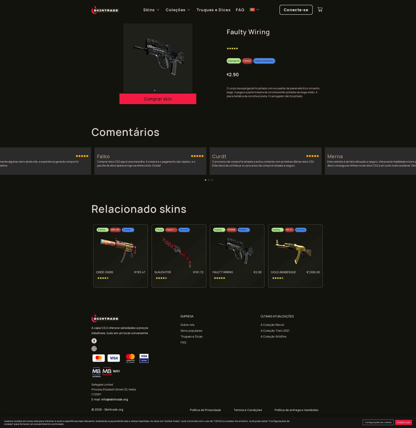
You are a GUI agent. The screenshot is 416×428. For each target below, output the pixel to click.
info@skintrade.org (114, 399)
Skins (149, 9)
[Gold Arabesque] (293, 251)
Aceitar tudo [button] (403, 422)
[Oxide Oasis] (118, 251)
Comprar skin (158, 99)
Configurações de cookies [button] (378, 422)
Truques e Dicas (213, 9)
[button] (155, 90)
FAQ (240, 9)
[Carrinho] (320, 10)
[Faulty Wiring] (234, 251)
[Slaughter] (176, 251)
